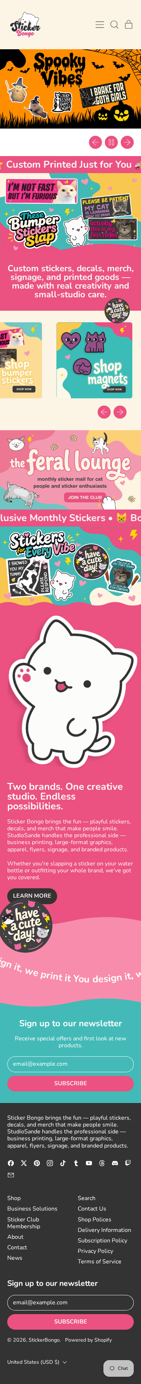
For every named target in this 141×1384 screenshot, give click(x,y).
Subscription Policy (102, 1241)
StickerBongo (44, 1340)
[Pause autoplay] (111, 142)
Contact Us (92, 1209)
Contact (17, 1247)
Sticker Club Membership (23, 1223)
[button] (114, 25)
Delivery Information (104, 1230)
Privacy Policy (95, 1251)
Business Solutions (32, 1209)
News (14, 1258)
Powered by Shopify (88, 1340)
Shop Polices (94, 1220)
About (15, 1237)
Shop (14, 1198)
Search (86, 1198)
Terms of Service (99, 1262)
